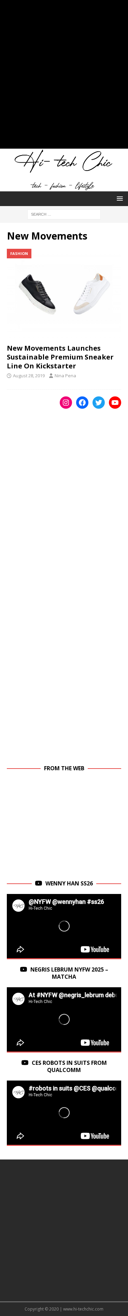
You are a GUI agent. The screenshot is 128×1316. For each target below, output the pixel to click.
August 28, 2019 (29, 375)
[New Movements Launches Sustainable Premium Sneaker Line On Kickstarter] (64, 294)
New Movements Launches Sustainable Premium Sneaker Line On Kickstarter (60, 356)
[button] (118, 198)
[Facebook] (82, 402)
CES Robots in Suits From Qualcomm (69, 1066)
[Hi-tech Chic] (64, 187)
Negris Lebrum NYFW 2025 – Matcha (69, 973)
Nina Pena (65, 375)
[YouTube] (115, 402)
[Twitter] (99, 402)
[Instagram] (66, 402)
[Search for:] (64, 214)
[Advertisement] (64, 78)
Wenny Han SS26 (69, 883)
